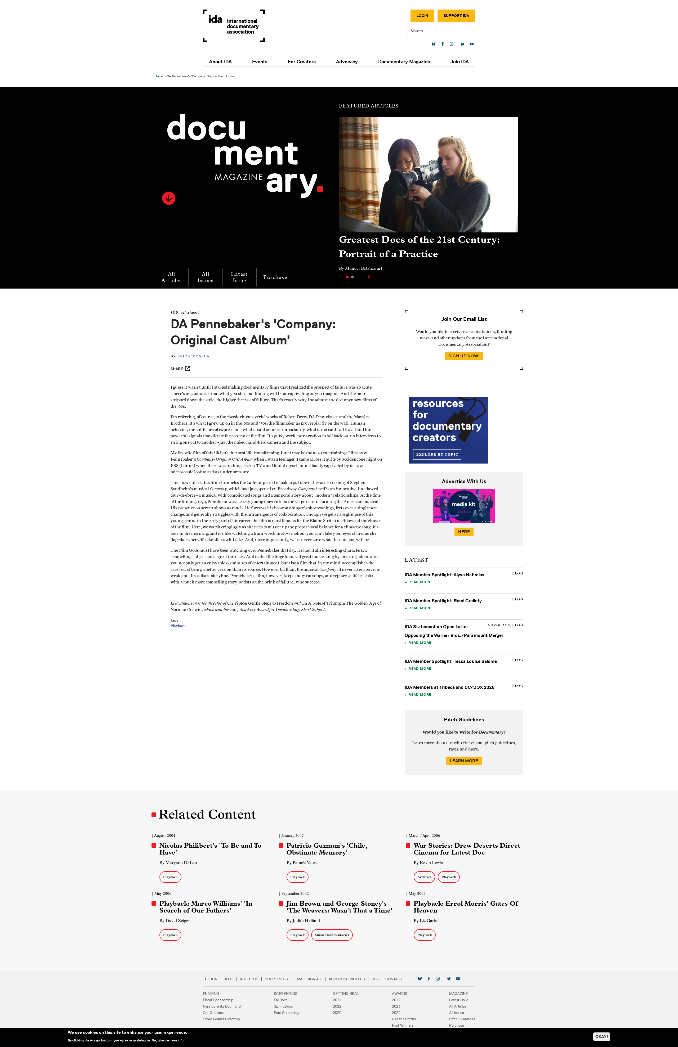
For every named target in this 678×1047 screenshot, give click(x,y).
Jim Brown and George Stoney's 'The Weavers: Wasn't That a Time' (339, 907)
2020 (337, 1012)
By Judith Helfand (303, 920)
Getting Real (346, 993)
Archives (424, 877)
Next (369, 276)
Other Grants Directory (221, 1019)
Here (464, 531)
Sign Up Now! (464, 355)
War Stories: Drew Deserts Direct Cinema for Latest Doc (467, 849)
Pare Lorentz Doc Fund (222, 1006)
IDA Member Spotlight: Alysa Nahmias (444, 574)
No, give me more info (168, 1040)
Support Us (276, 979)
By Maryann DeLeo (178, 862)
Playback (178, 626)
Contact (393, 979)
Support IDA (456, 15)
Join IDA (459, 62)
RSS (375, 979)
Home (159, 76)
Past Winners (402, 1025)
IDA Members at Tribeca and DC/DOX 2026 (449, 687)
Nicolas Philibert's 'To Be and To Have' (210, 849)
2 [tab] (352, 276)
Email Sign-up (308, 979)
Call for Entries (404, 1019)
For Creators (302, 62)
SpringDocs (283, 1006)
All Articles (171, 277)
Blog (228, 979)
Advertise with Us (347, 979)
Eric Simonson (193, 356)
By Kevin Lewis (428, 862)
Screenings (285, 993)
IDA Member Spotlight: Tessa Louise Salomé (451, 661)
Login (422, 15)
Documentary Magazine (404, 62)
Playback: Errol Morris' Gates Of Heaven (466, 907)
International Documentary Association (234, 26)
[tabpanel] (428, 196)
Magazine (458, 993)
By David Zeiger (174, 920)
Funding (211, 993)
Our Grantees (213, 1012)
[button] (168, 198)
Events (259, 62)
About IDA (220, 62)
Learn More (464, 760)
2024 (337, 1000)
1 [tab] (347, 276)
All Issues (205, 277)
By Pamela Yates (301, 862)
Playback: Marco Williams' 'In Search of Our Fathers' (205, 907)
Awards (399, 993)
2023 (396, 1006)
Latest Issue (239, 277)
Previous (340, 276)
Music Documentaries (332, 935)
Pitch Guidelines (462, 1019)
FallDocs (280, 1000)
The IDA (210, 979)
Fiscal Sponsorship (218, 1000)
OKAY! (601, 1036)
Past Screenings (287, 1012)
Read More (419, 581)
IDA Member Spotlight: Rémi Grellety (443, 600)
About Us (249, 979)
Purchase (275, 277)
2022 (337, 1006)
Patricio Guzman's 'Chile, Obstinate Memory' (327, 849)
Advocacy (347, 62)
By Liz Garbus (427, 920)
